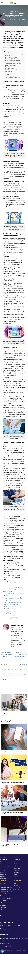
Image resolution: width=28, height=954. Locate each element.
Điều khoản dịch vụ (7, 950)
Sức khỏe (16, 870)
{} (17, 673)
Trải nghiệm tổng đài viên (7, 889)
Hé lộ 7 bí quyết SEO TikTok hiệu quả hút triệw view (6, 654)
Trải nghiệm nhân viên (6, 891)
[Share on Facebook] (11, 618)
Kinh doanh (3, 883)
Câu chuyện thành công (20, 887)
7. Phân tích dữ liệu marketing (13, 77)
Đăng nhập (24, 664)
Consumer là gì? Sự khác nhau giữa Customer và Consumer (20, 654)
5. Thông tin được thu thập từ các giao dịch (14, 73)
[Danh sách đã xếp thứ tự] (9, 674)
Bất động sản (17, 868)
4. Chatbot (9, 71)
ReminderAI (3, 874)
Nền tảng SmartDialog (6, 866)
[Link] (16, 674)
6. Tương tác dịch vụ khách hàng (14, 76)
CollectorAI (3, 872)
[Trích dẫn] (13, 674)
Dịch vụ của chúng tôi (6, 898)
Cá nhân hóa (9, 55)
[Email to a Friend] (16, 618)
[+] (19, 673)
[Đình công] (7, 674)
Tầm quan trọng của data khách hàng (14, 54)
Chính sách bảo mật (21, 950)
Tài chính (16, 861)
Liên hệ (2, 909)
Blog (15, 883)
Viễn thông (17, 866)
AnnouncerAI (3, 878)
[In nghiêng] (4, 674)
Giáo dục (16, 872)
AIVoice (2, 864)
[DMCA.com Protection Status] (4, 934)
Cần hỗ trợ (3, 900)
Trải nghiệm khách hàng (6, 887)
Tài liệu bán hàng (18, 889)
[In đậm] (2, 674)
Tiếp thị (2, 885)
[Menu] (2, 2)
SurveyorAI (3, 876)
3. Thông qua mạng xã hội (12, 69)
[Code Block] (14, 674)
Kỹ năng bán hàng (14, 11)
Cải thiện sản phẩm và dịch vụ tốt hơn (15, 60)
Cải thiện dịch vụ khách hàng (13, 58)
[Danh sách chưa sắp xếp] (11, 674)
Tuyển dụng (3, 907)
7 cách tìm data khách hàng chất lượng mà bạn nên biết (13, 64)
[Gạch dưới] (6, 674)
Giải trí (16, 876)
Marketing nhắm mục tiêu (12, 57)
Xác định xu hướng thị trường (13, 61)
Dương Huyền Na (22, 19)
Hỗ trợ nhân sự (4, 894)
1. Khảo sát (9, 66)
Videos (16, 885)
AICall (1, 861)
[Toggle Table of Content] (22, 52)
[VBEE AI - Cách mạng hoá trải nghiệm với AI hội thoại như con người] (14, 2)
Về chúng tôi (3, 905)
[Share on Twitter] (14, 618)
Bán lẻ (15, 874)
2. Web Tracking (10, 68)
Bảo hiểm (16, 864)
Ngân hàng (17, 859)
